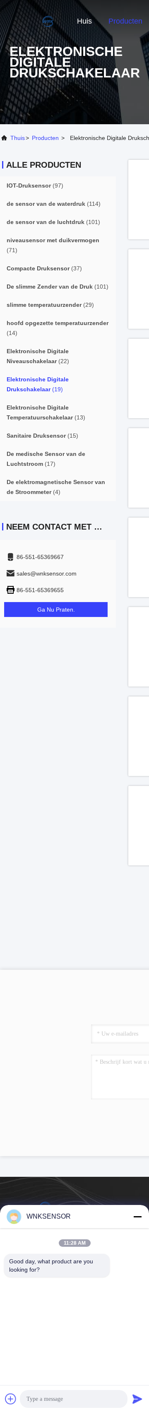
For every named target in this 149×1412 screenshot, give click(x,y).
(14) (57, 328)
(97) (35, 185)
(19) (38, 384)
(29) (50, 304)
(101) (53, 222)
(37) (44, 268)
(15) (42, 435)
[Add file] (11, 1399)
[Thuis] (33, 20)
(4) (56, 487)
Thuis (17, 138)
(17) (46, 459)
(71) (53, 245)
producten (45, 138)
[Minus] (137, 1217)
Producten (125, 21)
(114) (54, 203)
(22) (38, 356)
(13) (46, 412)
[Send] (137, 1399)
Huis (84, 21)
